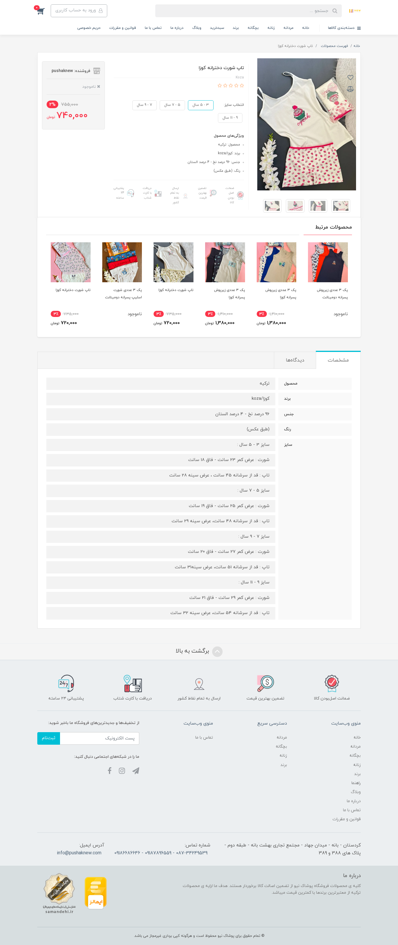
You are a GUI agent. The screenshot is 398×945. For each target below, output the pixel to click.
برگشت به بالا (193, 651)
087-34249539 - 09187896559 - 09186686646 (160, 853)
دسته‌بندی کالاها (342, 28)
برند (236, 28)
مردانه (288, 28)
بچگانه (253, 28)
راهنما (356, 783)
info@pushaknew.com (79, 853)
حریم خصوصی (89, 28)
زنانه (271, 28)
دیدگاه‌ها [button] (295, 360)
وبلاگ (196, 28)
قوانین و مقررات (122, 28)
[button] (44, 10)
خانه (305, 28)
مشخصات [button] (338, 360)
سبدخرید (217, 28)
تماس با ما (153, 28)
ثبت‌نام (48, 738)
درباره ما (177, 28)
